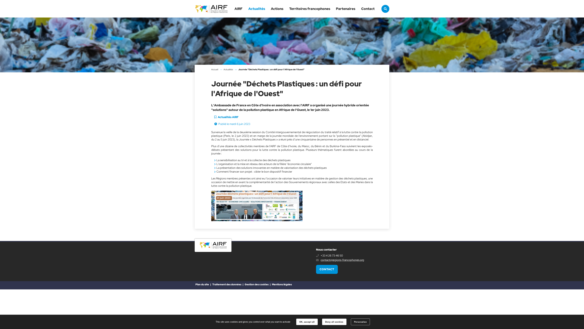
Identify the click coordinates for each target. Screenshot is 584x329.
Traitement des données (226, 284)
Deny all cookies (334, 322)
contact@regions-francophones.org (342, 260)
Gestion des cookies (257, 284)
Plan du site (202, 284)
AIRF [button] (238, 9)
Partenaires (345, 9)
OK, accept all (307, 322)
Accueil (214, 69)
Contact (368, 9)
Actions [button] (277, 9)
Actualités (256, 9)
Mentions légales (282, 284)
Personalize (360, 322)
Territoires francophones (309, 9)
